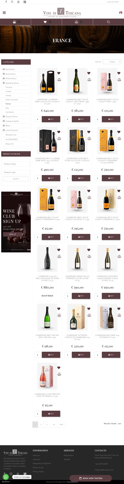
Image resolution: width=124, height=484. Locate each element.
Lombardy (10, 112)
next (61, 424)
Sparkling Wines (12, 83)
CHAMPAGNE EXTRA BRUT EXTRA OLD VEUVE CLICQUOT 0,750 (77, 161)
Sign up (12, 234)
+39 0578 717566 (101, 464)
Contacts (36, 459)
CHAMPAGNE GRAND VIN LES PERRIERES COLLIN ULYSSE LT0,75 (77, 278)
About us (36, 455)
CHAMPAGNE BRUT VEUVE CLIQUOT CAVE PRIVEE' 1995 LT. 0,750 (77, 102)
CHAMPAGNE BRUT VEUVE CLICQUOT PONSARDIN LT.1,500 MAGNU (107, 161)
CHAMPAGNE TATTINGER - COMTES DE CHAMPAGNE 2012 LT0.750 (77, 337)
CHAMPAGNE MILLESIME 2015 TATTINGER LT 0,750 (107, 336)
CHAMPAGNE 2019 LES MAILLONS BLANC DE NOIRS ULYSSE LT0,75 (47, 278)
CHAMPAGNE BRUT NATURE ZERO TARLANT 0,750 (47, 336)
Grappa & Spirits (12, 121)
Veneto (8, 96)
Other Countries (12, 100)
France (8, 104)
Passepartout (72, 482)
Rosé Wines (11, 74)
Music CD (9, 144)
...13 (53, 424)
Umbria (9, 91)
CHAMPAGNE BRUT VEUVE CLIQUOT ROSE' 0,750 (107, 101)
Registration (68, 455)
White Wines (11, 78)
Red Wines (10, 69)
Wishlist (67, 459)
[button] (3, 5)
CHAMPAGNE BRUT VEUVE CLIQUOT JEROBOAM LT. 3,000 (107, 219)
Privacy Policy (38, 472)
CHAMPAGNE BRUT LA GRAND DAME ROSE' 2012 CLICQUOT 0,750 (47, 161)
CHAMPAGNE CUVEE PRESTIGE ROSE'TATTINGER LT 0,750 (47, 395)
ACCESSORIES (12, 139)
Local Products (12, 130)
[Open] (4, 13)
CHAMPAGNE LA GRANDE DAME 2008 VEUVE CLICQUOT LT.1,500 (47, 102)
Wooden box (11, 135)
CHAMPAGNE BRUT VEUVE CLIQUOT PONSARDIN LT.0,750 (47, 219)
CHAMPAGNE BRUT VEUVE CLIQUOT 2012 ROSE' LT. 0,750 (77, 219)
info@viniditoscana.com (104, 470)
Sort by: (98, 62)
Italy (7, 108)
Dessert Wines (12, 116)
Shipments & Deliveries (42, 463)
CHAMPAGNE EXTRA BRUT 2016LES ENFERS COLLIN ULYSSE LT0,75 (107, 278)
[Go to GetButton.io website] (6, 481)
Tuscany (9, 87)
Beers (8, 126)
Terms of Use (38, 468)
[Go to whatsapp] (6, 477)
